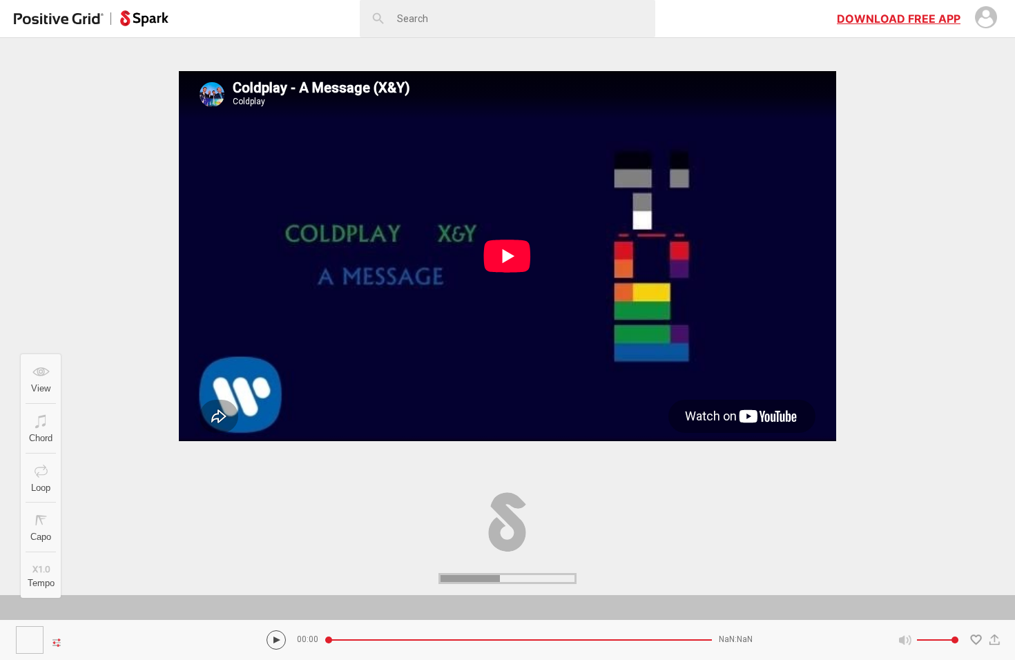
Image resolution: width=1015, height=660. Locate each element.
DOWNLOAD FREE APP (898, 18)
